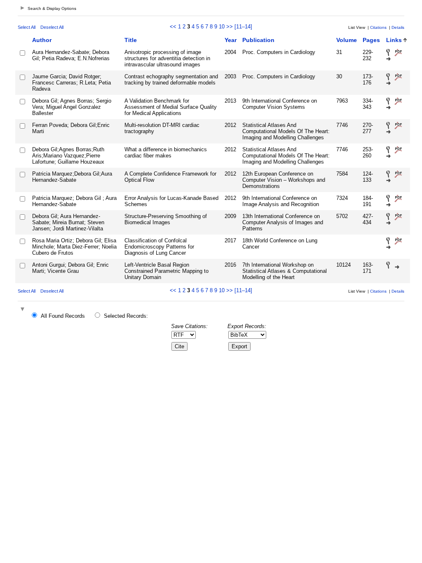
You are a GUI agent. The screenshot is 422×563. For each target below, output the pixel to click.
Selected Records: (126, 316)
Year (231, 40)
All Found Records (63, 316)
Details (398, 27)
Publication (258, 40)
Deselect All (51, 27)
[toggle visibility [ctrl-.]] (23, 309)
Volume (346, 40)
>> (229, 26)
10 (222, 26)
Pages (371, 40)
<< (173, 26)
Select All (26, 27)
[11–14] (243, 26)
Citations (378, 27)
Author (42, 40)
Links (394, 40)
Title (130, 40)
